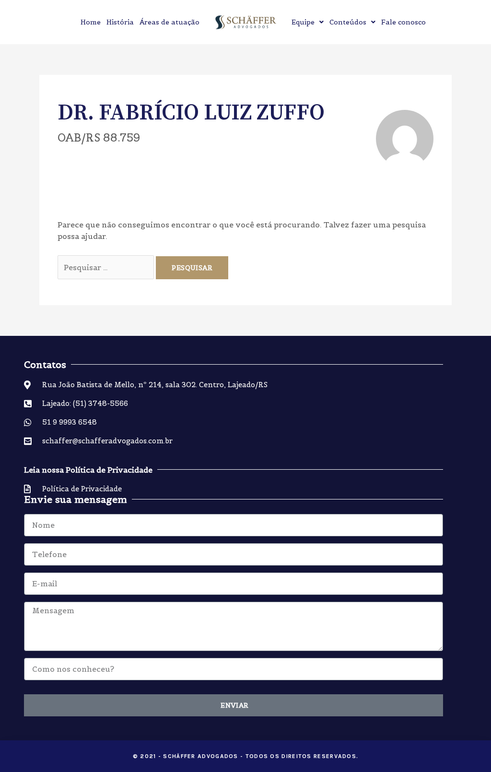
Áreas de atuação (169, 22)
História (120, 22)
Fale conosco (403, 22)
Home (91, 22)
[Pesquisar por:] (107, 267)
